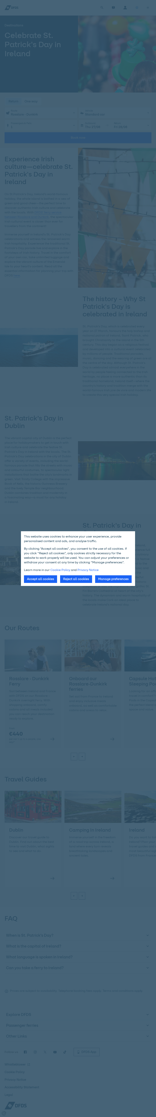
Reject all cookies (76, 579)
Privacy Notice (88, 570)
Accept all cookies (40, 579)
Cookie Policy (60, 570)
